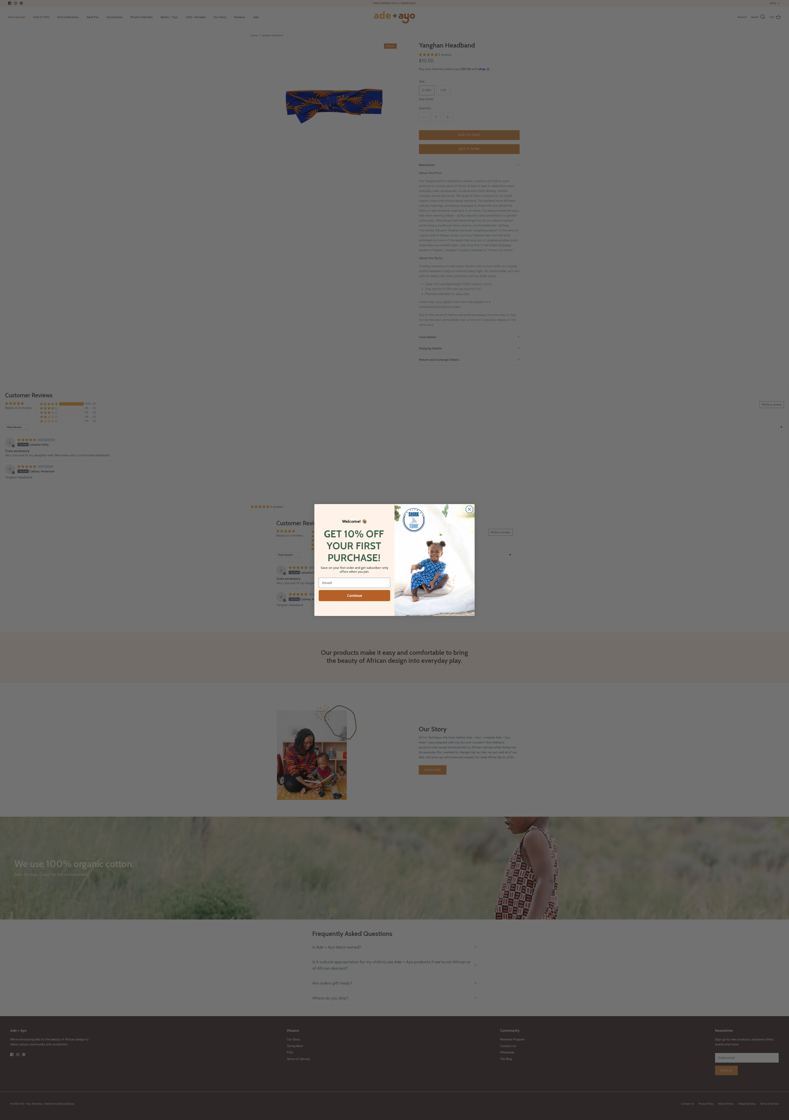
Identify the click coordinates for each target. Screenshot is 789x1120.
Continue (354, 595)
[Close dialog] (469, 509)
